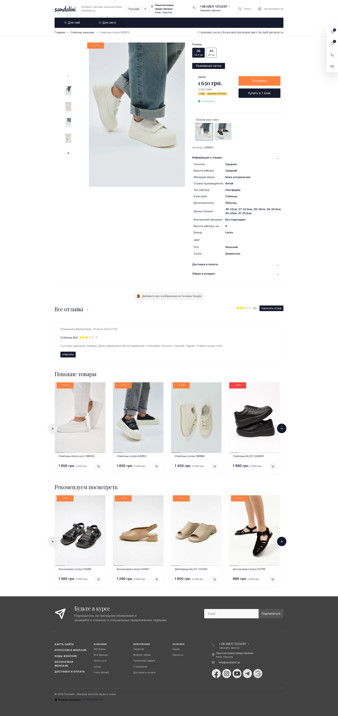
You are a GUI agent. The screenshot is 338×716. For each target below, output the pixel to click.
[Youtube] (237, 673)
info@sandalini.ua (229, 662)
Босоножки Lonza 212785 (249, 569)
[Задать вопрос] (332, 66)
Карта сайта (64, 644)
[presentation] (68, 76)
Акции (176, 649)
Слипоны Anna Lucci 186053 (77, 456)
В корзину (259, 80)
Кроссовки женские (71, 650)
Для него (109, 22)
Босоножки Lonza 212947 (133, 569)
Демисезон (232, 253)
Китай (229, 183)
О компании (140, 666)
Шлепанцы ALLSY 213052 (191, 569)
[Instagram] (226, 673)
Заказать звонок (210, 10)
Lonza (229, 232)
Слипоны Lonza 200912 (131, 456)
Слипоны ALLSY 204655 (248, 456)
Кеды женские (66, 656)
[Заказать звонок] (332, 55)
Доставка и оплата (70, 671)
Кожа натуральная (237, 177)
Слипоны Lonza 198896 (190, 456)
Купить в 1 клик (259, 93)
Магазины (100, 649)
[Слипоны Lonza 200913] (204, 131)
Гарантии (138, 649)
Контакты (178, 654)
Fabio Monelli (101, 672)
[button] (332, 32)
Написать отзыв (271, 308)
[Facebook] (216, 673)
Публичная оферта (144, 660)
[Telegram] (247, 673)
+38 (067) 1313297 (213, 6)
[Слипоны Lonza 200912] (223, 131)
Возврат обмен (142, 654)
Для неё (74, 22)
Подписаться (270, 613)
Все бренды (101, 654)
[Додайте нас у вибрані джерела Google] (257, 673)
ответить (68, 354)
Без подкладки (235, 219)
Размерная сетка (208, 66)
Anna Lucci (100, 660)
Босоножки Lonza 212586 (75, 569)
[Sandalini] (65, 9)
